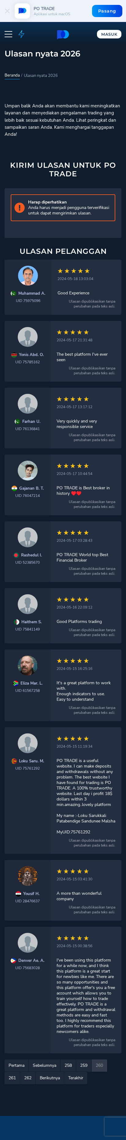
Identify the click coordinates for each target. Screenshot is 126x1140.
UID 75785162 (27, 362)
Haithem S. (31, 622)
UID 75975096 (28, 300)
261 (12, 1078)
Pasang (107, 11)
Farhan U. (31, 421)
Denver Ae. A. (31, 960)
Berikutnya (50, 1078)
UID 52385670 (27, 562)
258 (68, 1065)
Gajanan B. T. (31, 488)
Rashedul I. (31, 555)
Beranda (12, 75)
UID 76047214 (27, 495)
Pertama (16, 1065)
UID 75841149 (27, 629)
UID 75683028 (27, 968)
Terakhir (75, 1078)
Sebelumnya (44, 1065)
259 (83, 1065)
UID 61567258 (27, 690)
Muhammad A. (31, 293)
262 (27, 1078)
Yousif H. (31, 894)
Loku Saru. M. (31, 761)
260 (99, 1065)
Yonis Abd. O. (31, 355)
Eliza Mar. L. (31, 683)
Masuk (109, 34)
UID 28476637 (27, 901)
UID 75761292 (27, 768)
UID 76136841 (27, 428)
